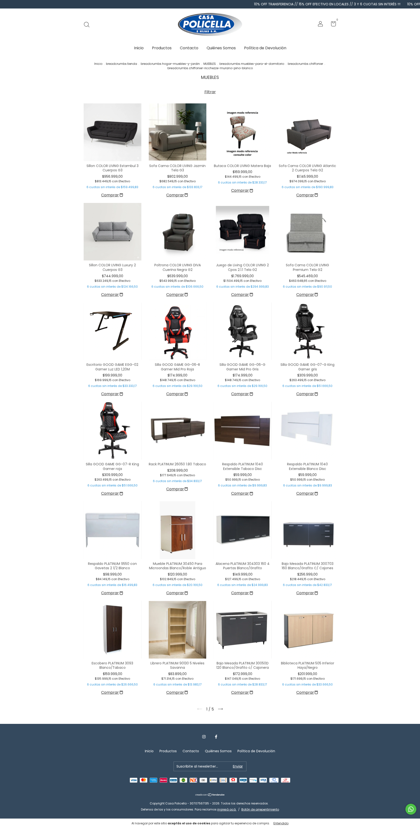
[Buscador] (88, 24)
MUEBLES (209, 64)
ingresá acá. (226, 809)
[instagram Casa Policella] (204, 737)
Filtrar (210, 92)
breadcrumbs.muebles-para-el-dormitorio (251, 64)
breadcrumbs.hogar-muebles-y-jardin (170, 64)
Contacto (189, 48)
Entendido (281, 823)
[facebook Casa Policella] (216, 737)
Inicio (139, 48)
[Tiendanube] (210, 795)
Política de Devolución (265, 48)
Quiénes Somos (221, 48)
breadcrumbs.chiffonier (305, 64)
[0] (331, 25)
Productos (162, 48)
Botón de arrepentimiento (260, 809)
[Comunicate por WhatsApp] (410, 809)
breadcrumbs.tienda (121, 64)
